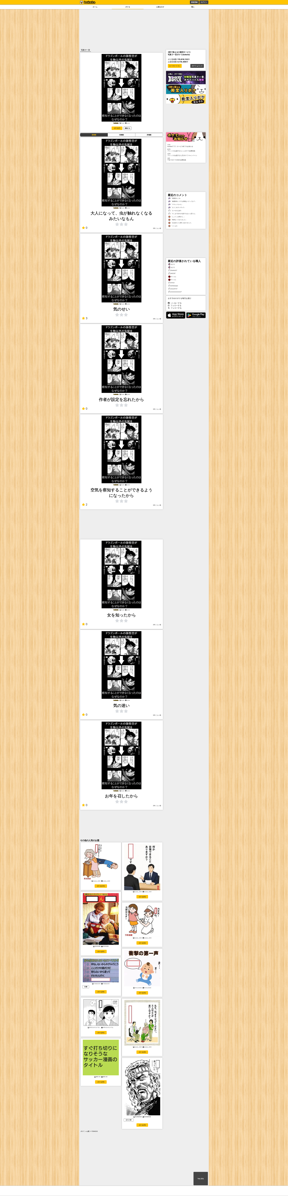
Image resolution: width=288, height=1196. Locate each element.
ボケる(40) (100, 1082)
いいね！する (176, 303)
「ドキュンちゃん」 (176, 204)
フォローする (175, 305)
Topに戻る (201, 1178)
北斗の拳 (129, 1120)
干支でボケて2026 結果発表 (176, 159)
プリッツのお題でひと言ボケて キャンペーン (182, 154)
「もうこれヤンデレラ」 (178, 207)
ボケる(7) (117, 128)
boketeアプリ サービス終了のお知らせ (180, 145)
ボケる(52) (142, 943)
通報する (127, 128)
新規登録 (194, 2)
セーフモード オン (174, 66)
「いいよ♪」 (174, 226)
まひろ (173, 264)
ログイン (204, 2)
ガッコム (173, 276)
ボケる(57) (100, 951)
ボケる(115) (101, 886)
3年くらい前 (157, 228)
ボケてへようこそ (197, 66)
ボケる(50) (100, 992)
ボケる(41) (100, 1033)
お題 (88, 1131)
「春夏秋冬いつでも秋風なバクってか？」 (183, 201)
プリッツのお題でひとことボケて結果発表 (181, 150)
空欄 (85, 987)
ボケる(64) (142, 897)
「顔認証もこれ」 (176, 198)
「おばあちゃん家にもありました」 (181, 223)
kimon (173, 282)
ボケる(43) (142, 993)
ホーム (95, 7)
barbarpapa (174, 286)
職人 (193, 7)
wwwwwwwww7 (176, 292)
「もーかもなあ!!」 (176, 210)
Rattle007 (174, 270)
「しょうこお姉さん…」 (177, 216)
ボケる (127, 7)
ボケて (83, 1131)
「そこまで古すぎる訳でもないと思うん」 (183, 213)
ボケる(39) (142, 1125)
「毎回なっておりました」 (178, 219)
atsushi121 (174, 289)
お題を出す (160, 7)
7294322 (95, 1131)
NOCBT (173, 273)
